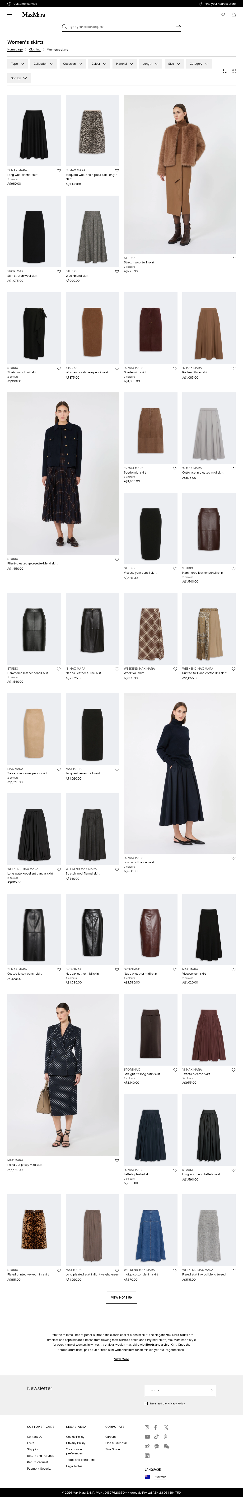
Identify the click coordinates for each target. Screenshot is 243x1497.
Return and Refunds (40, 1456)
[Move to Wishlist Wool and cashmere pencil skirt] (117, 368)
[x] (166, 1427)
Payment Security (39, 1469)
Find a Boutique (116, 1443)
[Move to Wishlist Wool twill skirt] (175, 669)
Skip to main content (18, 2)
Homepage (15, 49)
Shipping (33, 1449)
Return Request (37, 1462)
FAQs (30, 1443)
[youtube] (147, 1436)
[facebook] (156, 1427)
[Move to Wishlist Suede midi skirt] (175, 368)
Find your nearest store (220, 3)
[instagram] (147, 1427)
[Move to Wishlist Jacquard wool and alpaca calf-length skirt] (117, 171)
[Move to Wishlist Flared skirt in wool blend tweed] (233, 1270)
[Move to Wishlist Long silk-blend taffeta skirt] (233, 1170)
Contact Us (34, 1437)
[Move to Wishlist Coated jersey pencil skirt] (59, 970)
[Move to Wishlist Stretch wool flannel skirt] (117, 869)
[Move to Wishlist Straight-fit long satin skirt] (175, 1070)
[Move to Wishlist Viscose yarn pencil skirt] (175, 569)
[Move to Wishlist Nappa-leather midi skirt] (117, 970)
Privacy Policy (176, 1403)
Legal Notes (74, 1466)
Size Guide (112, 1449)
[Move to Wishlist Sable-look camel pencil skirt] (59, 769)
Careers (110, 1437)
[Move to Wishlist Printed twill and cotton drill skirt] (233, 669)
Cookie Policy (75, 1437)
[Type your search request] (178, 26)
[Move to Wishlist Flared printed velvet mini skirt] (59, 1270)
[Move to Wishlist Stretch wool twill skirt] (233, 258)
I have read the (167, 1403)
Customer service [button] (45, 4)
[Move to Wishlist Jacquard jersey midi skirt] (117, 769)
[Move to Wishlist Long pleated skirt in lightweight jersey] (117, 1270)
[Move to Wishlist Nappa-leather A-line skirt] (117, 669)
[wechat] (166, 1446)
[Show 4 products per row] (234, 71)
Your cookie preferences (74, 1451)
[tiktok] (156, 1436)
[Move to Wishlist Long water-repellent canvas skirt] (59, 869)
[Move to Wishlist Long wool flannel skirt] (59, 171)
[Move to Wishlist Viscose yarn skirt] (233, 970)
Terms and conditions (80, 1460)
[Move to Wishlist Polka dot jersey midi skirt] (117, 1161)
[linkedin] (147, 1455)
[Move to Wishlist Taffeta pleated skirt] (233, 1070)
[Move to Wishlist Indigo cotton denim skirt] (175, 1270)
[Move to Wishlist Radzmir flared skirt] (233, 368)
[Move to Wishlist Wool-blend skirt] (117, 272)
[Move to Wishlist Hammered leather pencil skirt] (233, 569)
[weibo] (147, 1446)
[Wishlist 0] (223, 14)
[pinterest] (166, 1436)
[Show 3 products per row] (225, 71)
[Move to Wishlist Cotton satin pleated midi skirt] (233, 468)
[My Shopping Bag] (234, 14)
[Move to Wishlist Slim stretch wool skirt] (59, 272)
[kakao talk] (156, 1446)
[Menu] (9, 14)
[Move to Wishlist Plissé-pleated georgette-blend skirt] (117, 559)
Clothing (35, 49)
